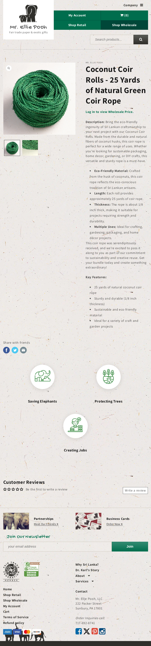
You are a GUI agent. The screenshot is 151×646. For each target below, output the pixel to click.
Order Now (113, 524)
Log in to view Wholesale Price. (110, 112)
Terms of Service (16, 617)
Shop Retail (77, 25)
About (83, 576)
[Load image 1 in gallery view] (12, 148)
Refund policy (13, 623)
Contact (82, 591)
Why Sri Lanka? (87, 564)
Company (133, 5)
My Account (77, 15)
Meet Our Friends (45, 524)
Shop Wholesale (124, 25)
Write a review (135, 490)
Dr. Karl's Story (87, 570)
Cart (6, 611)
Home (7, 589)
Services (85, 581)
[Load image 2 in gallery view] (30, 148)
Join (130, 546)
